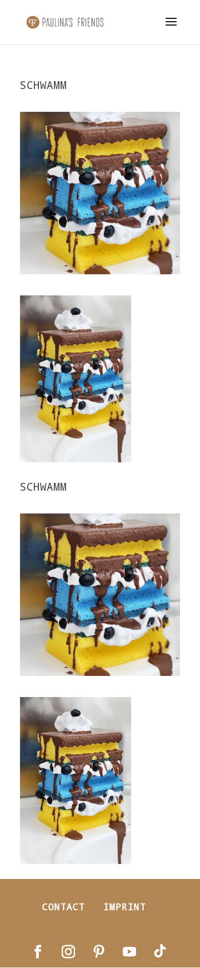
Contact (63, 906)
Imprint (124, 906)
